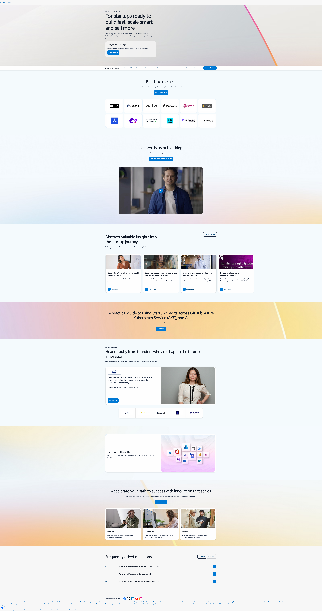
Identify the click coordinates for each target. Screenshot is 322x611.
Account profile (97, 602)
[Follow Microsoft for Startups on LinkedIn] (132, 598)
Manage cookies (37, 610)
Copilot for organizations (48, 602)
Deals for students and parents (269, 602)
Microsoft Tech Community (125, 604)
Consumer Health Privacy (7, 610)
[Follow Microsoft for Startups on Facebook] (124, 598)
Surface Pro (3, 602)
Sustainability (226, 604)
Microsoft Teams (51, 604)
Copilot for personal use (61, 602)
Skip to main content (6, 2)
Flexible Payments (167, 602)
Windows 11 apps (87, 602)
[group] (123, 273)
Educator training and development (251, 602)
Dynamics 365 (21, 604)
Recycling (65, 610)
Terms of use (45, 610)
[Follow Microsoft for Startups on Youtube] (136, 598)
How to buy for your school (234, 602)
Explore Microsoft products (75, 602)
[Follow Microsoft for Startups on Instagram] (140, 598)
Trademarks (52, 610)
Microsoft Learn (96, 604)
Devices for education (190, 602)
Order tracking (133, 602)
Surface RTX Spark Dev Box (33, 602)
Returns (126, 602)
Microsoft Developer (85, 604)
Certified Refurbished (142, 602)
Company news (182, 604)
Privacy (31, 610)
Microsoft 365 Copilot (62, 604)
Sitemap (16, 610)
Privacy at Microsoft (192, 604)
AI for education (282, 602)
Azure (78, 604)
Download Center (106, 602)
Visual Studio (160, 604)
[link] (128, 68)
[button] (161, 191)
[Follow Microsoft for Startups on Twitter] (128, 598)
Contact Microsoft (24, 610)
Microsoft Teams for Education (204, 602)
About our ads (72, 610)
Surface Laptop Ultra (20, 602)
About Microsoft (173, 604)
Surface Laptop (11, 602)
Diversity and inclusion (209, 604)
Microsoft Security (12, 604)
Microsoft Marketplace (139, 604)
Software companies (151, 604)
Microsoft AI (3, 604)
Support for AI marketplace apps (109, 604)
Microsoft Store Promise (155, 602)
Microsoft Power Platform (40, 604)
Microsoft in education (178, 602)
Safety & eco (59, 610)
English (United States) (6, 606)
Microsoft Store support (117, 602)
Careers (166, 604)
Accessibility (219, 604)
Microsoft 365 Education (219, 602)
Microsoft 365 (29, 604)
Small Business (73, 604)
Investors (200, 604)
